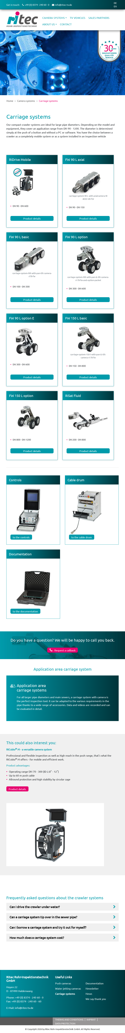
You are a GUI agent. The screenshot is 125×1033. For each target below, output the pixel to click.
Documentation (95, 983)
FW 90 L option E (21, 318)
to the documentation (25, 611)
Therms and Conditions (69, 1019)
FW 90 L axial (74, 159)
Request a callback (65, 650)
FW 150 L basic (76, 318)
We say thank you (96, 998)
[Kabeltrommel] (88, 509)
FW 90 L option (76, 237)
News (89, 993)
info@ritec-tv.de (24, 1007)
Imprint (91, 1019)
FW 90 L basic (19, 237)
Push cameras (63, 983)
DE (115, 2)
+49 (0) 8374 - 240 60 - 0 (29, 997)
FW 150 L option (21, 396)
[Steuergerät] (28, 509)
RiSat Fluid (73, 396)
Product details (32, 218)
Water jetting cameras (68, 988)
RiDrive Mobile (20, 159)
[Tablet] (33, 588)
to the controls (21, 537)
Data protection (65, 1023)
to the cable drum (81, 537)
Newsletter (92, 988)
